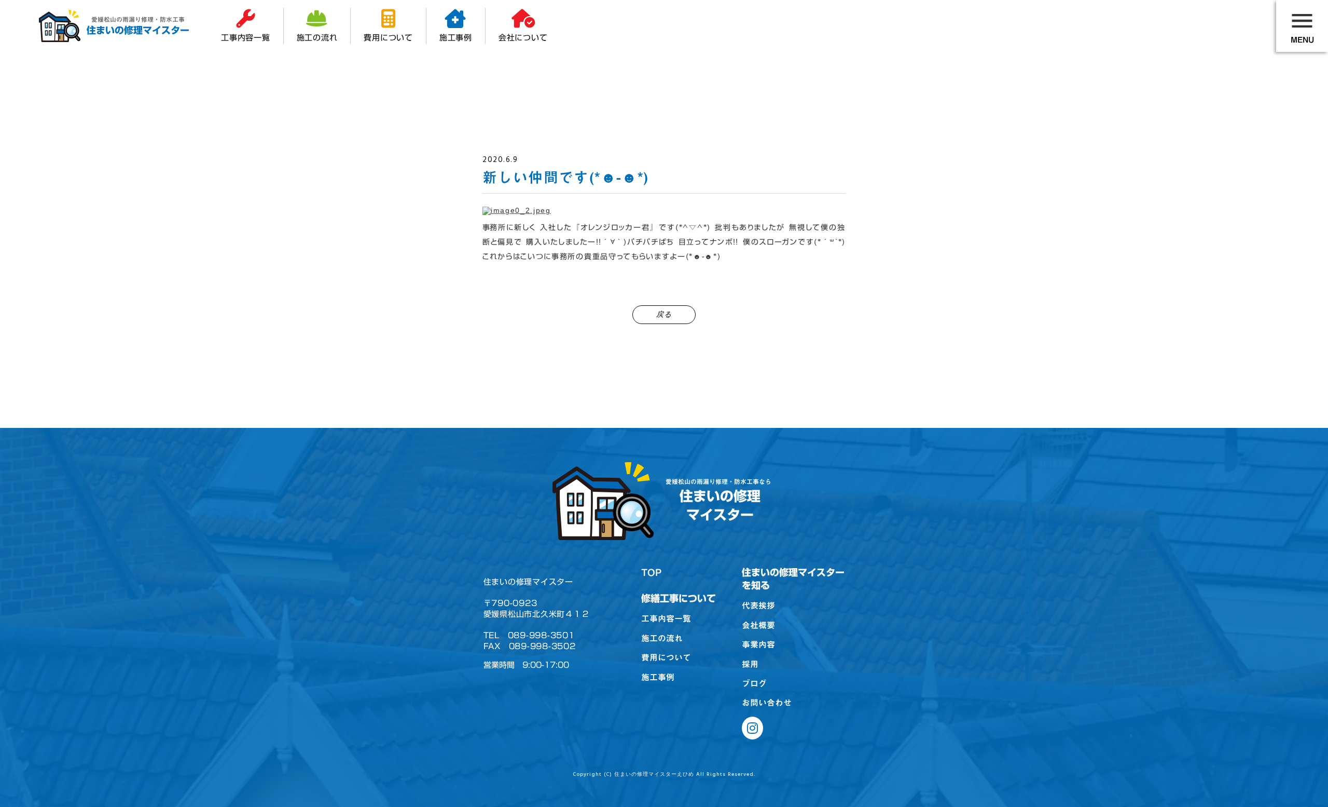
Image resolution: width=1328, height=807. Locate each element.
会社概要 (758, 625)
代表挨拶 (758, 605)
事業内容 (758, 644)
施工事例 (657, 677)
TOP (651, 572)
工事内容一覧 (666, 618)
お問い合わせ (767, 702)
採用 (750, 664)
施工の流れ (662, 638)
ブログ (754, 683)
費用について (666, 657)
